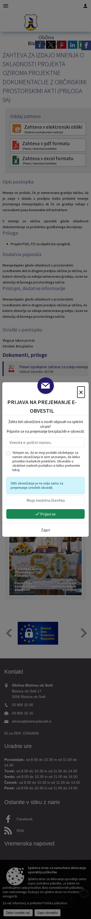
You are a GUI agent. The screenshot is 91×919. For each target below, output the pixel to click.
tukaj (15, 470)
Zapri (45, 529)
